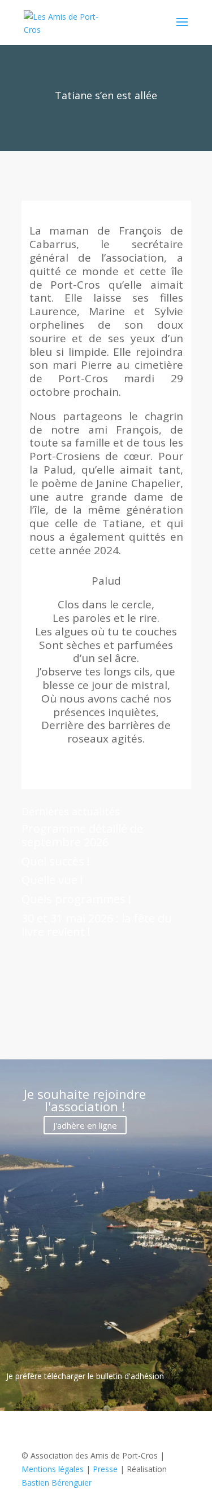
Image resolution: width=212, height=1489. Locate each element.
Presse (105, 1469)
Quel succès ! (55, 861)
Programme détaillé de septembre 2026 (82, 835)
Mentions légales (52, 1469)
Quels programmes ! (76, 899)
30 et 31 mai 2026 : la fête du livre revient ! (96, 925)
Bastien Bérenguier (56, 1482)
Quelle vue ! (52, 879)
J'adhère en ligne (85, 1124)
